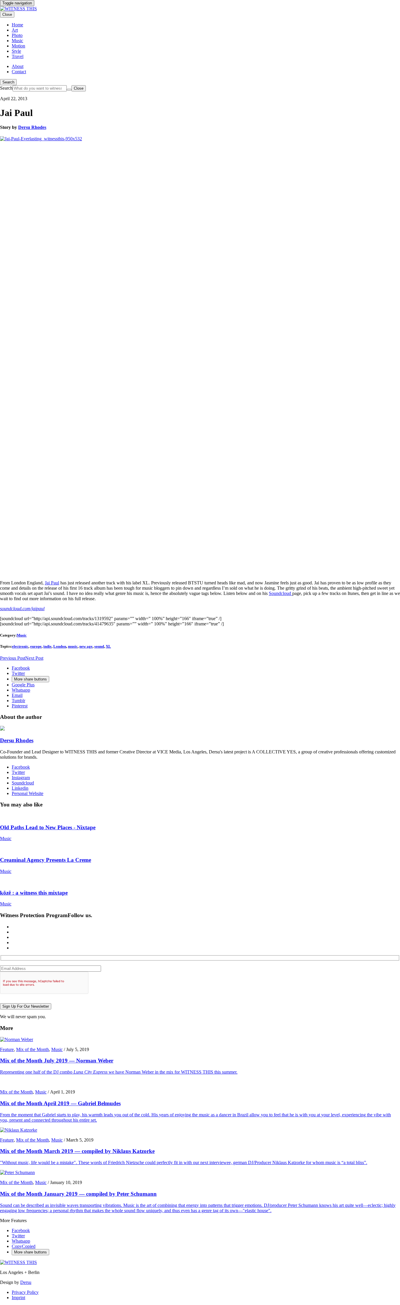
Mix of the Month (32, 1049)
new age (86, 646)
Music (22, 635)
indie (47, 646)
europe (36, 646)
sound (99, 646)
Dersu (25, 1282)
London (59, 646)
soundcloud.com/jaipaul (22, 608)
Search (8, 82)
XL (108, 646)
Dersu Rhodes (32, 127)
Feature (7, 1049)
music (73, 646)
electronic (20, 646)
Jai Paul (52, 582)
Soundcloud (280, 593)
